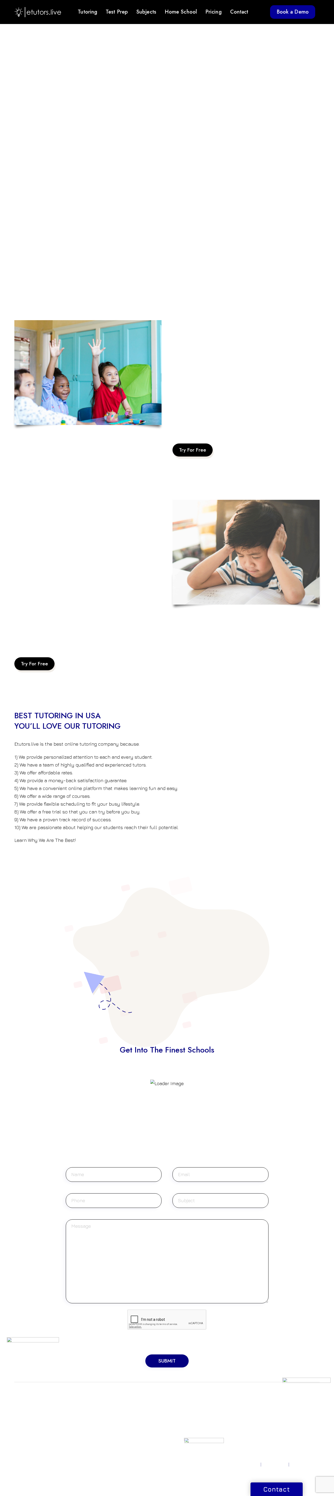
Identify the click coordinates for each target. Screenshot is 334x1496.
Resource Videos (240, 1405)
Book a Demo (293, 12)
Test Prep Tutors (186, 1448)
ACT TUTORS (26, 1411)
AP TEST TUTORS (30, 1424)
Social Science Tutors (139, 1442)
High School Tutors (189, 1435)
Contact (239, 12)
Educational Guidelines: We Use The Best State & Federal (76, 637)
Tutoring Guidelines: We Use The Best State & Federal (230, 423)
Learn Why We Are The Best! (45, 840)
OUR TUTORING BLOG (240, 1420)
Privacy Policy (246, 1464)
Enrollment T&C (305, 1464)
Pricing (213, 12)
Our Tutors (234, 1435)
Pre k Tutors (183, 1405)
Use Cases (234, 1441)
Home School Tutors (190, 1417)
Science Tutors (133, 1411)
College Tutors (185, 1441)
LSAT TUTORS (79, 1411)
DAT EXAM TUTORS (84, 1424)
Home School (181, 12)
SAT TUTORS (25, 1405)
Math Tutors (130, 1405)
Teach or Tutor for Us (297, 1405)
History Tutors (132, 1436)
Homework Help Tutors (187, 1426)
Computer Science (136, 1417)
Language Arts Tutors (138, 1449)
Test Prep (117, 12)
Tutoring (87, 12)
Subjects (146, 12)
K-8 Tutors (181, 1411)
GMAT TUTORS (80, 1405)
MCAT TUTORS (80, 1417)
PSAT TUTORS (26, 1417)
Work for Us (289, 1411)
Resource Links (238, 1411)
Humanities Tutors (135, 1430)
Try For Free (192, 449)
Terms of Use (275, 1464)
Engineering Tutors (136, 1424)
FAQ (229, 1429)
